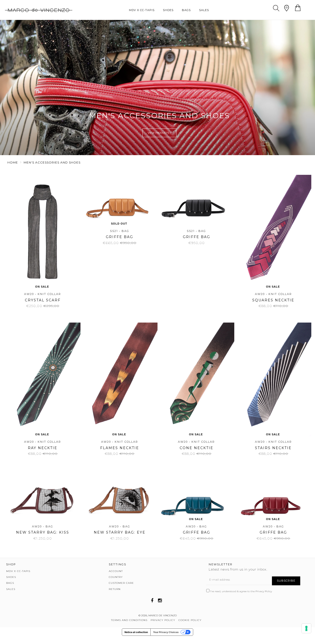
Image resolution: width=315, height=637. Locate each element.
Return (115, 589)
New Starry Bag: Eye (119, 532)
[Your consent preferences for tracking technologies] (306, 628)
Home (12, 162)
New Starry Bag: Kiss (42, 532)
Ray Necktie (42, 448)
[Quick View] (49, 192)
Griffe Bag (119, 237)
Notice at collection (136, 632)
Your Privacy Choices (166, 632)
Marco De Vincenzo (162, 615)
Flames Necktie (119, 448)
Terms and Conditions (129, 620)
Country (116, 577)
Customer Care (121, 583)
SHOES (168, 10)
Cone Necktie (196, 448)
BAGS (186, 10)
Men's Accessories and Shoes (52, 162)
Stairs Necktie (273, 448)
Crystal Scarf (43, 300)
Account (116, 571)
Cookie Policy (190, 620)
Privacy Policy (263, 591)
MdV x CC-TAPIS (142, 10)
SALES (204, 10)
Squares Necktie (273, 300)
